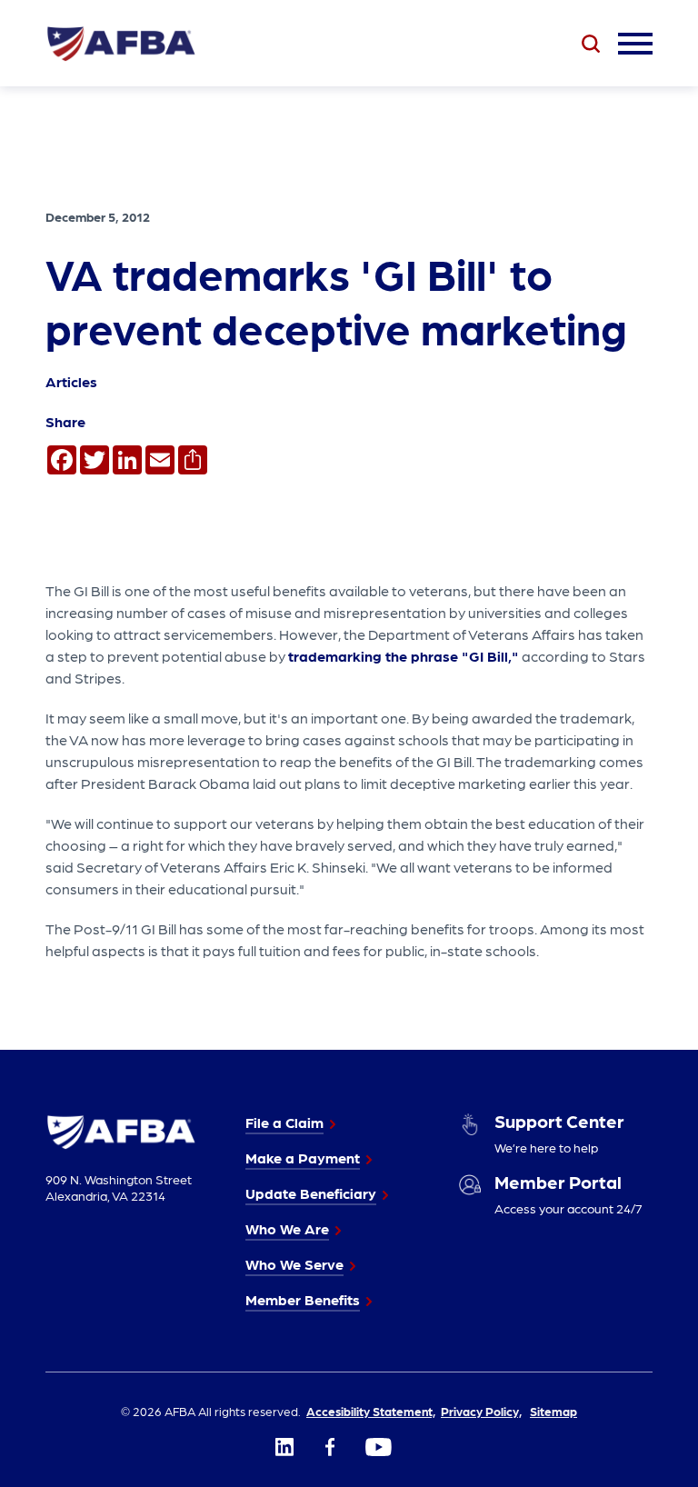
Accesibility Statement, (370, 1410)
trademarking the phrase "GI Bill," (403, 655)
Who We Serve (294, 1263)
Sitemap (553, 1410)
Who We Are (287, 1228)
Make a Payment (302, 1157)
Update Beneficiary (310, 1193)
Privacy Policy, (481, 1410)
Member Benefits (302, 1299)
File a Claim (284, 1122)
